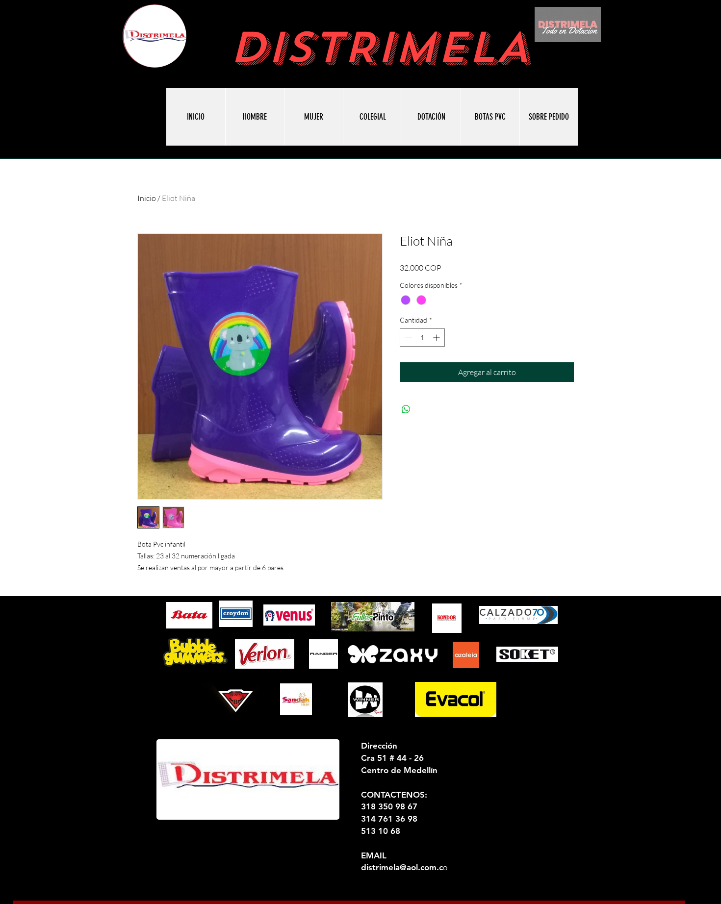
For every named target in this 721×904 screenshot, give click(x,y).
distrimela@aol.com (399, 867)
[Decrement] (407, 337)
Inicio (146, 198)
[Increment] (437, 337)
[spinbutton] (422, 337)
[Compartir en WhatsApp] (406, 409)
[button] (490, 117)
